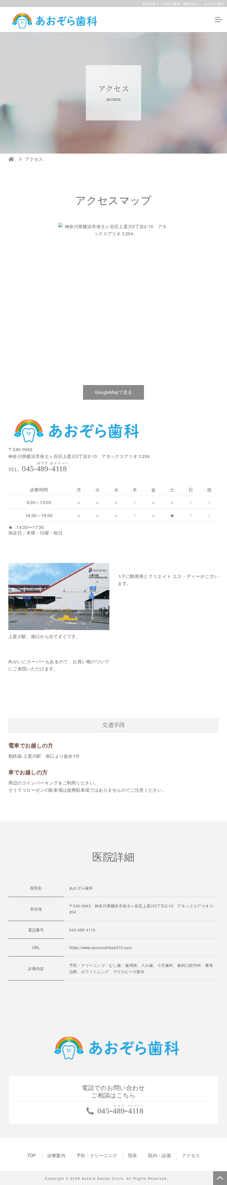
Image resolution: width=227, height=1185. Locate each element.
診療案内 (56, 1155)
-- (45, 468)
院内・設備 (159, 1155)
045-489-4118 (82, 930)
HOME (11, 159)
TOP (31, 1155)
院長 (132, 1155)
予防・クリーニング (96, 1155)
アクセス (191, 1155)
